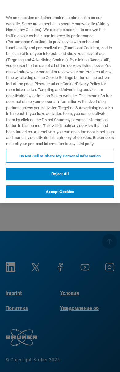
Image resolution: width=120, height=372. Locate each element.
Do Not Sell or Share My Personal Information (60, 156)
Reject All (59, 174)
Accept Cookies (60, 191)
